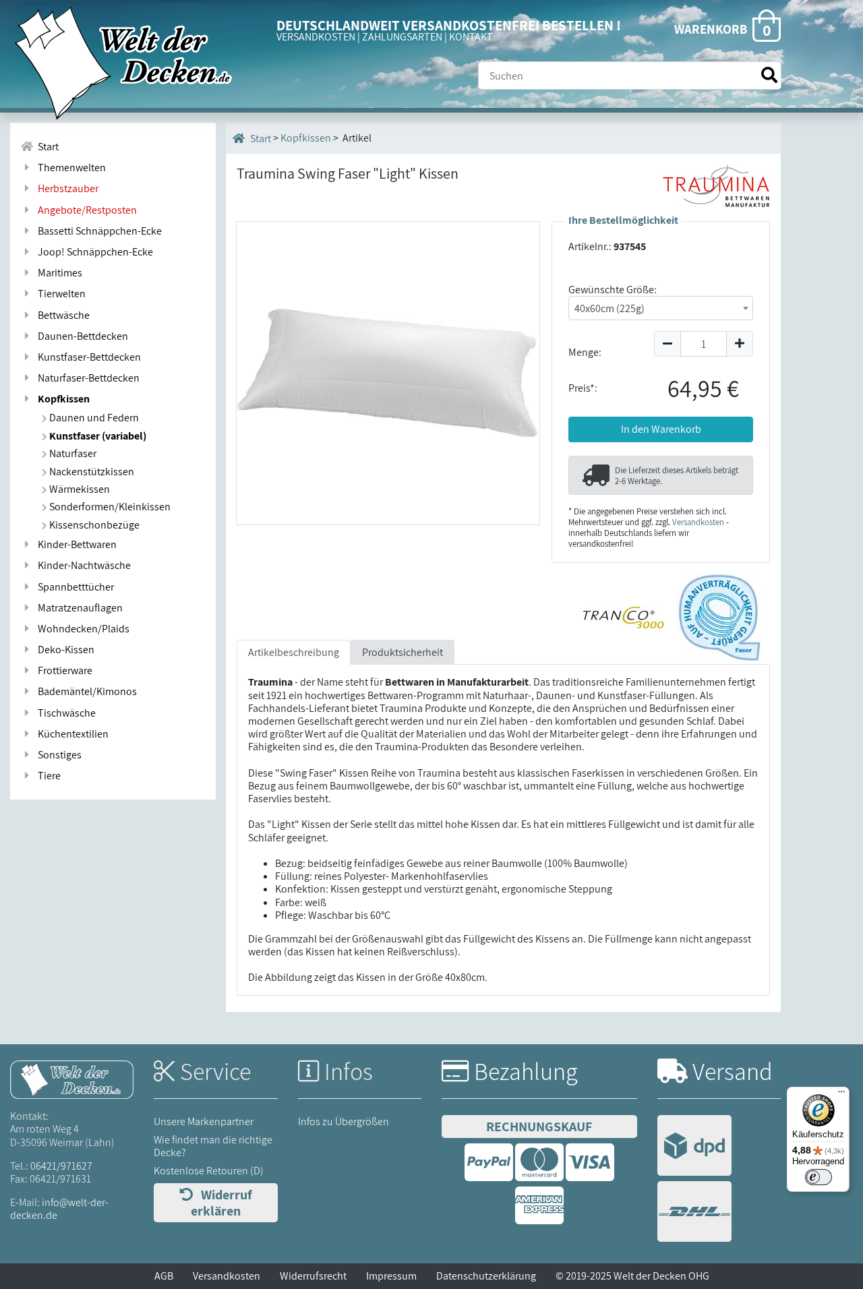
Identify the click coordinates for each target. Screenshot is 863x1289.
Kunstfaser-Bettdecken (87, 357)
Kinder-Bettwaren (75, 544)
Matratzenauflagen (78, 608)
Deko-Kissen (64, 649)
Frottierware (63, 670)
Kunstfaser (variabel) (96, 436)
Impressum (391, 1276)
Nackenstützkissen (90, 471)
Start (46, 147)
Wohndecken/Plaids (81, 629)
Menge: (584, 352)
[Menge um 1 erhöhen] (740, 344)
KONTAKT (471, 37)
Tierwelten (60, 294)
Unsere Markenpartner (204, 1121)
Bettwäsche (62, 315)
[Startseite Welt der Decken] (71, 1078)
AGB (163, 1276)
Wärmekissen (78, 489)
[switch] (818, 1177)
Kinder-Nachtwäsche (82, 565)
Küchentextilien (71, 734)
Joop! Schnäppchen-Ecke (93, 252)
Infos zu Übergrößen (343, 1121)
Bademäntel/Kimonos (85, 691)
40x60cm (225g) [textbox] (609, 308)
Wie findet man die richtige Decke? (213, 1146)
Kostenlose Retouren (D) (209, 1171)
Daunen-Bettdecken (81, 336)
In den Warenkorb (661, 429)
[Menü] (841, 1095)
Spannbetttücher (74, 587)
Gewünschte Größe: (612, 289)
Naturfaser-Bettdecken (87, 378)
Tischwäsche (65, 713)
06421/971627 (61, 1166)
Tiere (47, 776)
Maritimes (58, 273)
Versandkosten (698, 522)
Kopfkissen (62, 399)
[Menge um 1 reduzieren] (667, 344)
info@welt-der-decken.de (59, 1208)
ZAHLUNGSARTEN (402, 37)
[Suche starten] (769, 75)
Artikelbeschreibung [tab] (293, 652)
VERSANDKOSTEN (315, 37)
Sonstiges (58, 755)
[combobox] (661, 308)
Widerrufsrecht (313, 1276)
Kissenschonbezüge (93, 525)
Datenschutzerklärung (486, 1276)
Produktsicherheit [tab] (402, 652)
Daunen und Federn (93, 418)
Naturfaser (71, 453)
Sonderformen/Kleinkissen (109, 507)
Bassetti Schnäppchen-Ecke (98, 231)
